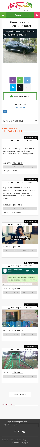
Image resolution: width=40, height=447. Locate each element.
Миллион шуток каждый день (20, 10)
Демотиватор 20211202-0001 (20, 349)
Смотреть (19, 175)
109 (16, 292)
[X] (20, 87)
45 (16, 167)
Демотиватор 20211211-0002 (20, 224)
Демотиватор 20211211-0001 (20, 266)
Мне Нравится (22, 96)
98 (16, 376)
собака (18, 212)
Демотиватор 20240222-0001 (20, 182)
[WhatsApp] (20, 80)
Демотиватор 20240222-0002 (20, 140)
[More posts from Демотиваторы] (5, 111)
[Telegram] (27, 80)
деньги (9, 171)
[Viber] (12, 80)
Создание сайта (7, 440)
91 (16, 250)
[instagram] (19, 432)
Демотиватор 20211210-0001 (20, 308)
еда (13, 212)
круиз (15, 171)
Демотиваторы (32, 137)
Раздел (18, 15)
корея (9, 212)
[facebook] (15, 432)
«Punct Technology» (20, 440)
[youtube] (23, 432)
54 (16, 209)
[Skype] (13, 87)
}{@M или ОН (20, 107)
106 (16, 334)
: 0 (14, 121)
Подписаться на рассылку (17, 422)
